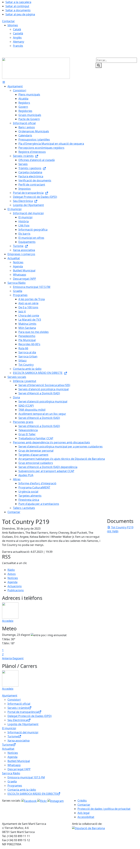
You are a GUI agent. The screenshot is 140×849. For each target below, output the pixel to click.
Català (17, 29)
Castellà (18, 33)
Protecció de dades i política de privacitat (104, 809)
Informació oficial (19, 704)
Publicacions (16, 590)
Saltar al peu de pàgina (20, 14)
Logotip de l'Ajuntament (23, 724)
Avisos (12, 574)
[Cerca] (98, 65)
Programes (15, 785)
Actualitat (8, 749)
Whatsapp (14, 765)
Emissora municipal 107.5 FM (26, 777)
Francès (18, 46)
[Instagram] (55, 800)
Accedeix (7, 621)
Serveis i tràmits (18, 708)
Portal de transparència (23, 712)
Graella (12, 781)
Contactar (8, 21)
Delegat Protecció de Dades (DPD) (30, 716)
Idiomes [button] (13, 25)
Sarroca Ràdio (11, 773)
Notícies (13, 578)
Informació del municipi (23, 732)
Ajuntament (9, 695)
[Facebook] (29, 800)
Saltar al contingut (17, 6)
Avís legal (83, 813)
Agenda (12, 582)
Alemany (18, 41)
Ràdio (11, 570)
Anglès (17, 37)
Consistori (14, 699)
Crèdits (82, 800)
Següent (18, 658)
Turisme (13, 736)
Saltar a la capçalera (18, 2)
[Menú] (3, 82)
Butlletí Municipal (19, 761)
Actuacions (15, 586)
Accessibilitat (86, 817)
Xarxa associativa (19, 740)
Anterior (7, 658)
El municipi (9, 728)
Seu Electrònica (17, 720)
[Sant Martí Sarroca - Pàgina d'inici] (36, 68)
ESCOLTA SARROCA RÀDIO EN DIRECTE (32, 794)
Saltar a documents (18, 10)
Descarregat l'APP (19, 769)
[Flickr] (42, 800)
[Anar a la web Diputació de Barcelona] (88, 828)
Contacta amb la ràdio (22, 790)
